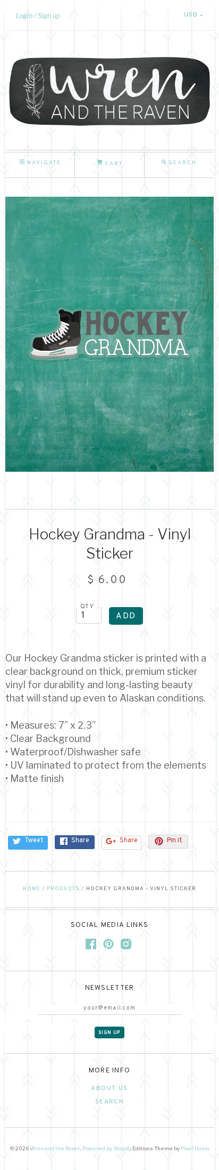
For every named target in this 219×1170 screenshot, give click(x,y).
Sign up (49, 16)
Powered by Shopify (106, 1148)
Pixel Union (195, 1148)
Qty (87, 606)
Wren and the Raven (55, 1148)
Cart (113, 163)
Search (109, 1102)
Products (63, 888)
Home (31, 888)
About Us (109, 1088)
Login (24, 16)
